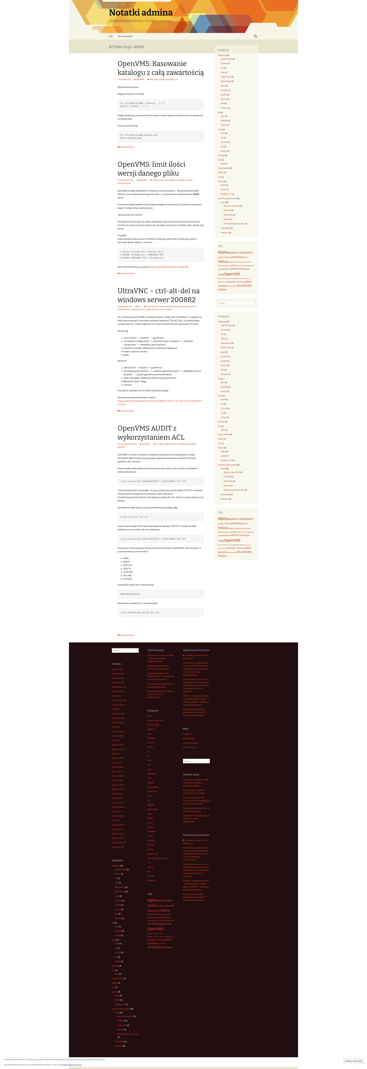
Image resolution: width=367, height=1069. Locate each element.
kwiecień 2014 (118, 824)
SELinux (240, 281)
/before (156, 180)
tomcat (224, 99)
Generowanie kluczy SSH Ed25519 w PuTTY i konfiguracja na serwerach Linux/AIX (160, 676)
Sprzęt (221, 181)
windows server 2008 (141, 309)
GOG (223, 163)
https (234, 265)
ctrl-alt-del (150, 306)
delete (162, 79)
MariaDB (224, 120)
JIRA (223, 72)
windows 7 (191, 306)
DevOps (221, 155)
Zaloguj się (187, 734)
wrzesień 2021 (118, 691)
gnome (220, 265)
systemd (222, 285)
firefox (238, 262)
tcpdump (232, 286)
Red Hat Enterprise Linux (234, 223)
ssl (249, 281)
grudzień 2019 (118, 713)
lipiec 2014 (116, 811)
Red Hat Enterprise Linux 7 (242, 278)
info (111, 36)
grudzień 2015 (118, 789)
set (176, 79)
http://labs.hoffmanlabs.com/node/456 (169, 266)
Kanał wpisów (189, 738)
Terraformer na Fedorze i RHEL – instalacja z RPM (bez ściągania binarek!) (160, 658)
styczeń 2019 (117, 736)
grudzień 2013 (118, 838)
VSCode (224, 108)
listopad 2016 (117, 767)
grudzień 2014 (118, 807)
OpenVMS (140, 79)
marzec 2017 (117, 762)
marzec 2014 (117, 829)
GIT (222, 68)
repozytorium (222, 282)
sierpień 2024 (117, 678)
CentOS (248, 252)
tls (235, 286)
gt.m (223, 116)
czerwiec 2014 (118, 816)
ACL (156, 444)
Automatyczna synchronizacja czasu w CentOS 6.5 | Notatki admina (195, 666)
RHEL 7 (234, 281)
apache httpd (226, 59)
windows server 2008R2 (161, 309)
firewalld (243, 262)
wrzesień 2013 (118, 847)
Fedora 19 (232, 262)
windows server (124, 309)
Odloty (221, 172)
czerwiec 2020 (118, 704)
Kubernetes (226, 76)
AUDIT (167, 444)
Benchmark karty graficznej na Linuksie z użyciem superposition (160, 694)
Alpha (151, 79)
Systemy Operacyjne (227, 198)
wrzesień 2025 (118, 673)
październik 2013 (119, 842)
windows (182, 306)
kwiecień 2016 (118, 776)
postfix (224, 94)
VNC (139, 306)
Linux (223, 202)
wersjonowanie (124, 183)
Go (222, 137)
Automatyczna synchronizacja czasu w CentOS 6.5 (196, 688)
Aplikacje (222, 55)
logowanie (251, 265)
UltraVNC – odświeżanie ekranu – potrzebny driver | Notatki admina (196, 698)
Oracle (224, 125)
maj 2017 (115, 753)
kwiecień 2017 (118, 758)
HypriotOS (228, 214)
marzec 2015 (117, 798)
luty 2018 (115, 740)
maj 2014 (115, 820)
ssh (246, 281)
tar (228, 286)
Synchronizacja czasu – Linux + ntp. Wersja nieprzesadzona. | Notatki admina (196, 682)
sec (219, 177)
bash (223, 133)
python (224, 151)
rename (189, 180)
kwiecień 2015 (118, 793)
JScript (224, 142)
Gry (219, 159)
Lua (222, 146)
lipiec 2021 (116, 695)
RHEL (229, 281)
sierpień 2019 (117, 722)
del (156, 79)
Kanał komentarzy (190, 743)
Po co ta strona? (125, 36)
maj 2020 (115, 709)
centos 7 (221, 257)
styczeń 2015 (117, 802)
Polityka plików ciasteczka (72, 1065)
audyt (173, 444)
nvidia (223, 189)
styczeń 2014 (117, 833)
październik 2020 (119, 700)
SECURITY (122, 447)
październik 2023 (119, 687)
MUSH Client (226, 81)
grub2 (224, 265)
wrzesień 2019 (118, 718)
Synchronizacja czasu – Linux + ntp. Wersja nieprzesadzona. (196, 672)
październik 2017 (119, 749)
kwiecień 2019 (118, 731)
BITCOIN (238, 252)
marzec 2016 (117, 780)
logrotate (221, 269)
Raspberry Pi (226, 194)
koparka (239, 265)
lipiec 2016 (116, 771)
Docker (224, 63)
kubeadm (245, 265)
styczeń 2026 (117, 669)
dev (219, 129)
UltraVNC (169, 306)
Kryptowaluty (223, 168)
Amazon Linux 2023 (232, 206)
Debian (228, 257)
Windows (225, 232)
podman (224, 90)
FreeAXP (248, 262)
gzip (230, 265)
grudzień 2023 (118, 682)
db (219, 112)
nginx (223, 85)
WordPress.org (189, 747)
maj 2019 (115, 727)
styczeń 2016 (117, 784)
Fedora (227, 210)
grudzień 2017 (118, 744)
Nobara (227, 219)
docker (245, 257)
